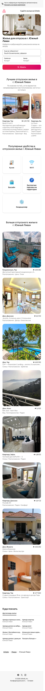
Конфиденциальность (17, 681)
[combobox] (21, 53)
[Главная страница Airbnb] (4, 11)
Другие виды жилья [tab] (9, 613)
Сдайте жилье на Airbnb (30, 11)
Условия (30, 681)
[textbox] (12, 60)
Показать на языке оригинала (14, 5)
